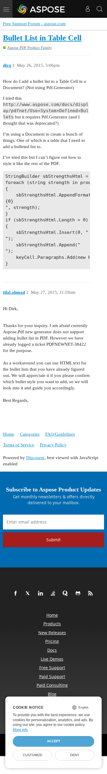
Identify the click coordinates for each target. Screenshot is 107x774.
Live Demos (52, 659)
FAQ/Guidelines (60, 434)
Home (8, 434)
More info (20, 730)
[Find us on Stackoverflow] (54, 593)
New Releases (52, 632)
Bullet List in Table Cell (42, 38)
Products (52, 624)
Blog (52, 694)
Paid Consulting (52, 685)
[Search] (99, 9)
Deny (74, 755)
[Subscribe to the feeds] (91, 593)
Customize (32, 755)
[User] (88, 9)
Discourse (35, 457)
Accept (53, 741)
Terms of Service (18, 444)
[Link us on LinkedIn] (41, 593)
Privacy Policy (53, 444)
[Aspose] (41, 8)
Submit (53, 540)
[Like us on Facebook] (17, 593)
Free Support (52, 667)
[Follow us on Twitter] (29, 593)
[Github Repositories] (79, 593)
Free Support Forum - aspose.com (34, 23)
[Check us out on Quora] (66, 593)
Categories (30, 434)
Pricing (52, 641)
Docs (52, 650)
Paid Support (52, 676)
